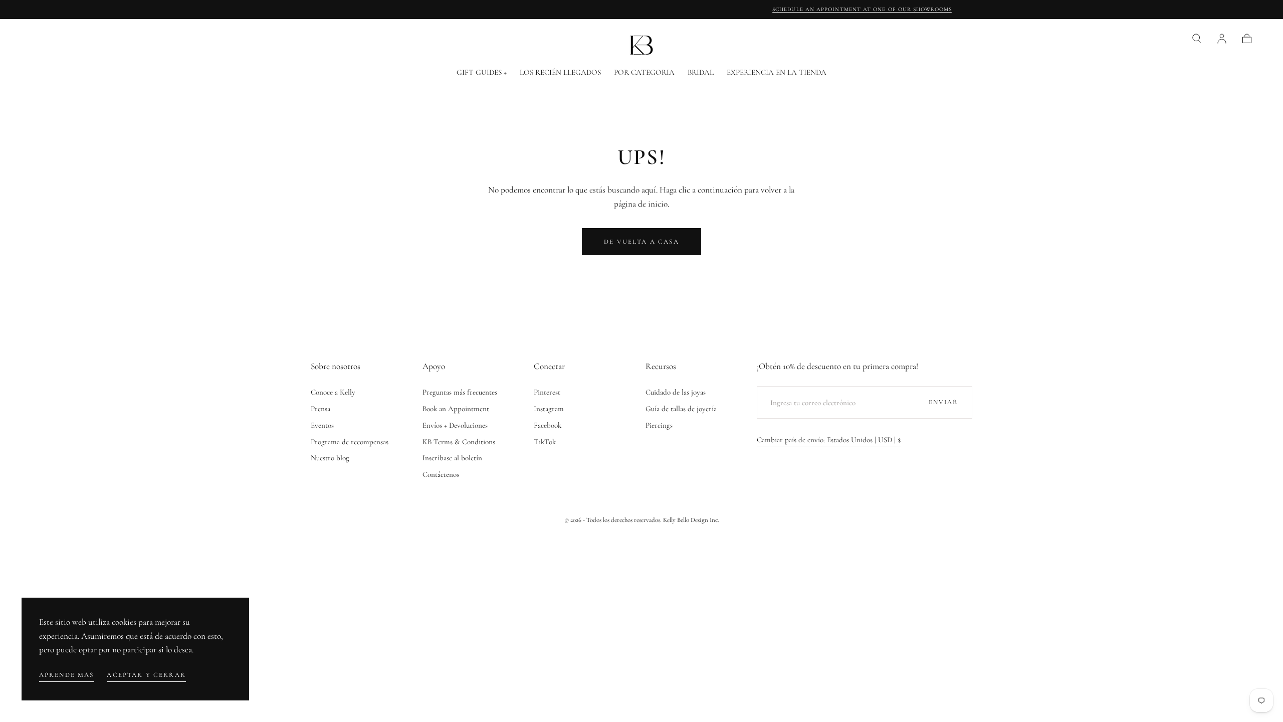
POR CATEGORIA (644, 72)
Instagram (549, 408)
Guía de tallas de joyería (681, 408)
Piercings (659, 425)
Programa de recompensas (349, 441)
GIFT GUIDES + (482, 72)
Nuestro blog (330, 457)
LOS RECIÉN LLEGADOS (560, 72)
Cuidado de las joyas (676, 392)
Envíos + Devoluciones (455, 425)
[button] (1197, 39)
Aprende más (66, 675)
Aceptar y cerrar (146, 675)
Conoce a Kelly (333, 392)
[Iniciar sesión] (1222, 39)
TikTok (545, 441)
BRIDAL (701, 72)
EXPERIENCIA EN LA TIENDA (776, 72)
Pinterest (547, 392)
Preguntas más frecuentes (459, 392)
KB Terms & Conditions (458, 441)
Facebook (547, 425)
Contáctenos (440, 474)
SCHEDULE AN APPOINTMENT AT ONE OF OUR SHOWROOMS (641, 9)
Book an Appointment (455, 408)
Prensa (320, 408)
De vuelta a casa (641, 242)
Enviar (944, 402)
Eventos (322, 425)
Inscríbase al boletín (452, 457)
